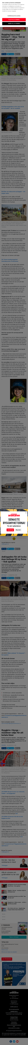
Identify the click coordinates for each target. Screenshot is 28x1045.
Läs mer (14, 11)
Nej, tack (18, 530)
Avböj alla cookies (14, 23)
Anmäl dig (10, 530)
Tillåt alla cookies (14, 19)
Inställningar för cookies (14, 15)
